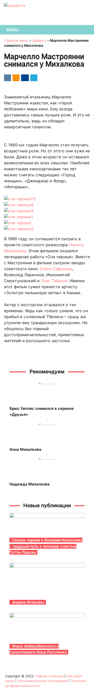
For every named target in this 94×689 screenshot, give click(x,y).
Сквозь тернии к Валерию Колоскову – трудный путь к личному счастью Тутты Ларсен (46, 546)
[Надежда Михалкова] (47, 466)
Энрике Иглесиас (28, 602)
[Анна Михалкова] (47, 431)
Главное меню (16, 40)
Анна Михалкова (25, 449)
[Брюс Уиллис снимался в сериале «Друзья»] (47, 390)
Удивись (39, 40)
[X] (33, 77)
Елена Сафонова (56, 268)
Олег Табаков (54, 280)
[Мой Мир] (24, 77)
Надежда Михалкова (30, 484)
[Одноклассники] (15, 77)
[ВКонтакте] (6, 77)
